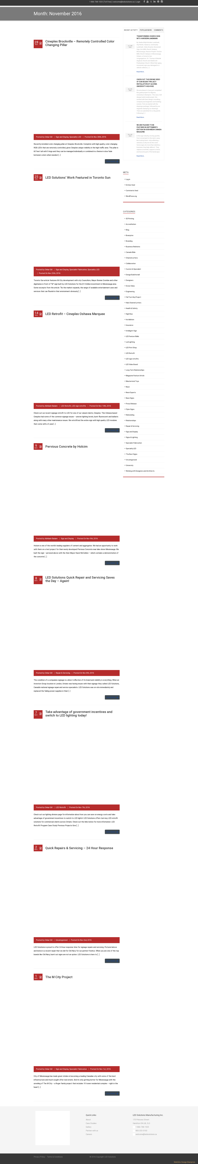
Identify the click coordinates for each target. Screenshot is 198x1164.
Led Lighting (130, 342)
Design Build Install (133, 275)
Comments (158, 30)
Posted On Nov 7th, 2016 (79, 807)
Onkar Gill (48, 137)
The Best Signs (131, 454)
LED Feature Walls (132, 336)
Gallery (88, 1127)
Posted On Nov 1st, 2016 (100, 1069)
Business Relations (133, 247)
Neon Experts (131, 392)
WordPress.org (131, 196)
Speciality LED (75, 137)
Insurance (129, 325)
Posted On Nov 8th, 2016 (83, 673)
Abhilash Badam (51, 406)
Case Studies (91, 1123)
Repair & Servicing (63, 673)
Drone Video (130, 286)
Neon (128, 387)
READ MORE (110, 161)
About (88, 1120)
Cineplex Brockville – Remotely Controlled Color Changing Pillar (79, 43)
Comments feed (132, 190)
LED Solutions (110, 1157)
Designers (129, 280)
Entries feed (130, 185)
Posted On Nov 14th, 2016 (100, 406)
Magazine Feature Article (135, 376)
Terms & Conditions (55, 1157)
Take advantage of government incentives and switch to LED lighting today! (78, 713)
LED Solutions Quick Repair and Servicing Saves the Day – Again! (80, 579)
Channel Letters (132, 258)
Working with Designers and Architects (140, 471)
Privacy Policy (40, 1157)
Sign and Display (62, 137)
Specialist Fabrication (78, 270)
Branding (129, 241)
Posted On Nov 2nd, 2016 (81, 940)
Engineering (130, 291)
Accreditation (131, 224)
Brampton (129, 235)
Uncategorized (61, 940)
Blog (127, 230)
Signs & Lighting (132, 437)
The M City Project (58, 977)
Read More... (141, 72)
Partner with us (92, 1131)
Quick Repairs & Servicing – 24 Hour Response (79, 848)
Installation (130, 319)
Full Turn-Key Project (133, 297)
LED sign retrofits (79, 406)
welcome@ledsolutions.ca (123, 2)
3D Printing (130, 219)
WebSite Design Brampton (184, 1162)
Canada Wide (130, 252)
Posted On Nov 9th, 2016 (87, 538)
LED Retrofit (66, 406)
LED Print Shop (131, 348)
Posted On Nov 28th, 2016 (95, 137)
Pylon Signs (130, 409)
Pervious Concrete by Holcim (66, 446)
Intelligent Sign (131, 331)
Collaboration (131, 263)
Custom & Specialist (133, 269)
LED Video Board (132, 364)
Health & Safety (132, 308)
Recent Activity (131, 30)
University (129, 465)
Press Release (131, 404)
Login (138, 2)
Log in (128, 179)
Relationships (131, 420)
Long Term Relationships (135, 370)
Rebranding (130, 415)
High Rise (129, 314)
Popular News (146, 30)
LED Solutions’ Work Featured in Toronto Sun (77, 177)
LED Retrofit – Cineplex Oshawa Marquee (75, 314)
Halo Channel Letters (133, 303)
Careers (89, 1134)
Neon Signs (130, 398)
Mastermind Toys (132, 381)
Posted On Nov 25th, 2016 (49, 273)
